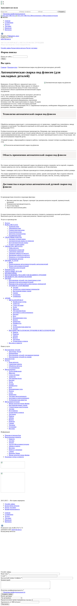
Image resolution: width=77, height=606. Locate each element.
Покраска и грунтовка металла (19, 257)
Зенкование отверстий (16, 250)
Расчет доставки (31, 48)
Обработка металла (15, 366)
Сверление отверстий (16, 251)
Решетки (16, 334)
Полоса (15, 320)
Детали (11, 442)
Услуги (7, 24)
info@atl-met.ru (6, 39)
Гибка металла (14, 248)
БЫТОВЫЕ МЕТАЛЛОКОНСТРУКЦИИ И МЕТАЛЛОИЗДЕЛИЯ (32, 330)
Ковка (11, 262)
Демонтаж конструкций (17, 268)
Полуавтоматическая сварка (18, 242)
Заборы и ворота (14, 446)
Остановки (16, 294)
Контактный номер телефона (11, 578)
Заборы (15, 336)
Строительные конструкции (18, 407)
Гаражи (15, 293)
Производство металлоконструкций (21, 282)
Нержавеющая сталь (20, 318)
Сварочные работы (15, 364)
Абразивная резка (15, 228)
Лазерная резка (14, 226)
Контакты (8, 30)
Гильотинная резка (15, 232)
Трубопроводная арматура (22, 327)
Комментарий (5, 580)
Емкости (12, 439)
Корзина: (4, 36)
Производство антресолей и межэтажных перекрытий (27, 284)
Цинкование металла (16, 259)
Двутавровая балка (19, 311)
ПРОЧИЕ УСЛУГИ (11, 260)
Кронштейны (13, 353)
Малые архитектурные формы (19, 403)
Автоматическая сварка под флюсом (21, 241)
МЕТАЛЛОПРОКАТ (16, 300)
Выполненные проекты (13, 437)
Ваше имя (5, 574)
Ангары (15, 287)
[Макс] (4, 33)
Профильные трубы (19, 302)
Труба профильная (15, 371)
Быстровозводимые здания (22, 291)
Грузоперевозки (14, 367)
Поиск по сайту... (7, 56)
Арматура (16, 303)
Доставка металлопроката (17, 396)
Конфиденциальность (12, 509)
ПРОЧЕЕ (8, 278)
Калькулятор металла (18, 48)
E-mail (3, 576)
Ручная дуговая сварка (16, 244)
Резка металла (13, 362)
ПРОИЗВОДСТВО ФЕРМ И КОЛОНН (18, 277)
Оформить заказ (13, 36)
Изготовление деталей (12, 350)
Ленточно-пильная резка (17, 234)
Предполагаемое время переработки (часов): (16, 600)
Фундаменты (13, 410)
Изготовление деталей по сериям (20, 357)
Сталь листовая (18, 305)
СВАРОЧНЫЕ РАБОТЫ (13, 237)
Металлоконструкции (12, 402)
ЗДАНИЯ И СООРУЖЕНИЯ (19, 285)
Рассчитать (5, 604)
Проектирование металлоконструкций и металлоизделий (28, 264)
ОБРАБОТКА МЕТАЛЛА (14, 246)
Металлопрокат (10, 369)
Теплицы (12, 425)
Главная (7, 21)
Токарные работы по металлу (19, 253)
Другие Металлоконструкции (19, 444)
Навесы (15, 332)
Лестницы (16, 339)
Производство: (10, 269)
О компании (9, 22)
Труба (15, 307)
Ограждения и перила (20, 341)
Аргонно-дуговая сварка (17, 239)
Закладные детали (15, 351)
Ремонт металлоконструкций (19, 266)
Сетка (15, 325)
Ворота (15, 337)
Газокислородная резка (17, 230)
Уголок (15, 328)
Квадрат (15, 314)
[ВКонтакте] (2, 33)
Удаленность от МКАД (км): (10, 602)
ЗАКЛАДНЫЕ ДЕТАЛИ (13, 271)
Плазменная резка (15, 235)
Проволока (16, 321)
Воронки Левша (14, 453)
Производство (12, 67)
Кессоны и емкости (15, 343)
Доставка (8, 26)
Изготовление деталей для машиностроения (24, 355)
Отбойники (17, 296)
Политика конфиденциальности (14, 14)
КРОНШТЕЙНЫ (11, 273)
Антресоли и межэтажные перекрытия (26, 289)
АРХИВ (7, 298)
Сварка (11, 451)
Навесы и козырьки (15, 450)
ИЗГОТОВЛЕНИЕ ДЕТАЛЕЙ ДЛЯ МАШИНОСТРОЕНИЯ (25, 275)
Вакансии (8, 28)
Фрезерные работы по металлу (19, 255)
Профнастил (17, 323)
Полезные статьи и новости (14, 457)
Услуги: (7, 223)
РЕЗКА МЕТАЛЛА (11, 225)
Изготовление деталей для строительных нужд (25, 280)
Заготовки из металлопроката (23, 312)
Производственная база (13, 435)
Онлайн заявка (6, 48)
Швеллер (16, 309)
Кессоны (12, 428)
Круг (14, 316)
